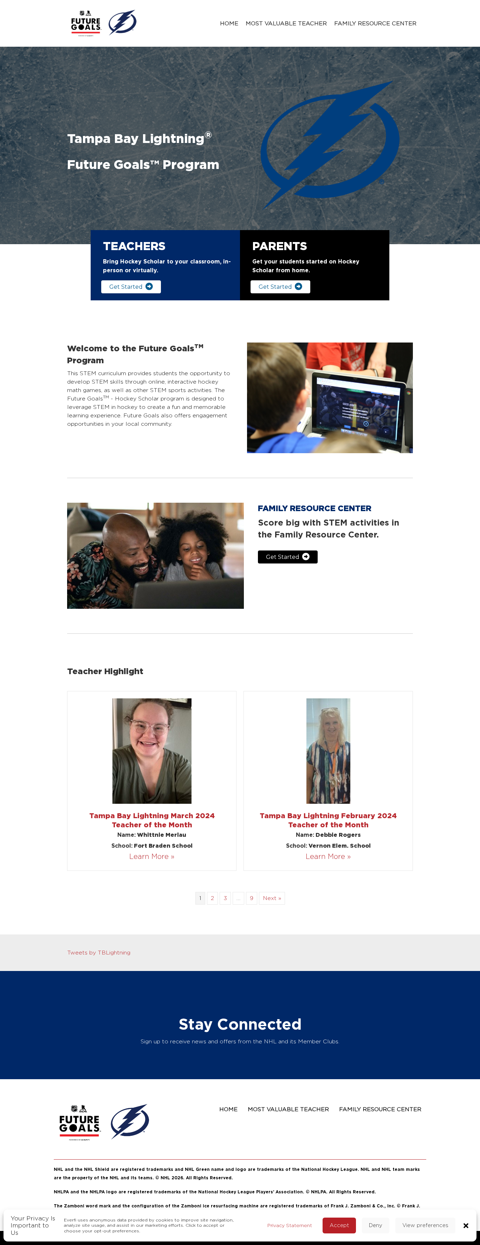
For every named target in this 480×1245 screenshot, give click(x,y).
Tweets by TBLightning (98, 953)
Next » (272, 898)
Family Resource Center (375, 23)
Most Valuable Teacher (286, 23)
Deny (375, 1225)
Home (229, 23)
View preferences (425, 1225)
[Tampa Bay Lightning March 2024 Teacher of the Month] (152, 750)
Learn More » (151, 856)
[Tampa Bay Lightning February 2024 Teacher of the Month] (328, 750)
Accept (339, 1225)
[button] (465, 1224)
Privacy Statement (289, 1225)
